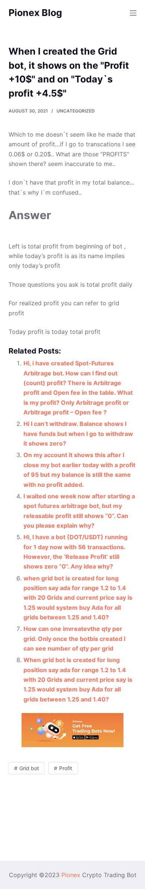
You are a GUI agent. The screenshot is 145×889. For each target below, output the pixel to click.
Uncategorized (76, 111)
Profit (65, 768)
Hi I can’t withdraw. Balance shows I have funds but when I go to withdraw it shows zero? (78, 433)
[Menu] (133, 13)
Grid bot (29, 768)
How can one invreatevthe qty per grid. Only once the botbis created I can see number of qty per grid (74, 638)
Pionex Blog (35, 12)
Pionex (70, 875)
